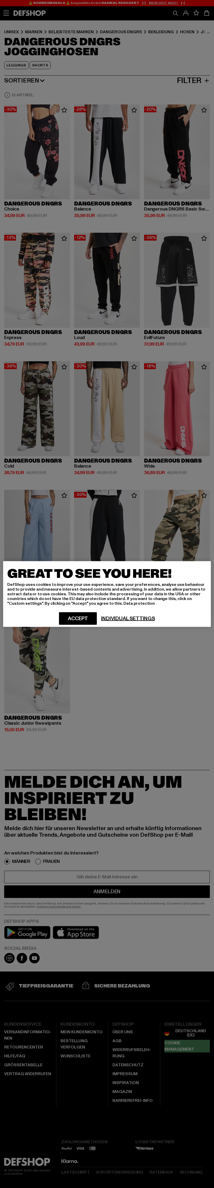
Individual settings (128, 618)
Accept (78, 618)
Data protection (139, 603)
